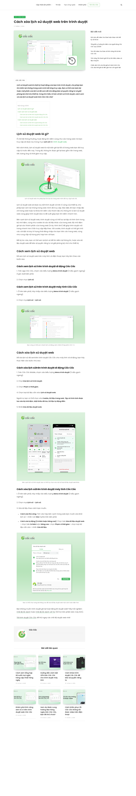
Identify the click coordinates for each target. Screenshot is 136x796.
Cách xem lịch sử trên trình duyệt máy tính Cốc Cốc (34, 117)
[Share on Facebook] (7, 80)
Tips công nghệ (20, 17)
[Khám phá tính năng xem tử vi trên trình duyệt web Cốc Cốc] (25, 696)
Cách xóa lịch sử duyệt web (27, 120)
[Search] (121, 5)
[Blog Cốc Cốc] (23, 5)
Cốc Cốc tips (20, 80)
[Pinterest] (7, 90)
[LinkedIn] (7, 95)
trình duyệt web (60, 142)
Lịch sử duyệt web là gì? (26, 109)
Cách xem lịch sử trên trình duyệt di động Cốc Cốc (33, 114)
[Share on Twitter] (7, 85)
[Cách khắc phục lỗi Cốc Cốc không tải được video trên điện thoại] (74, 696)
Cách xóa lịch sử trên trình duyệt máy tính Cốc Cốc (34, 125)
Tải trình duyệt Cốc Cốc (26, 618)
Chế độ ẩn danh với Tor (45, 612)
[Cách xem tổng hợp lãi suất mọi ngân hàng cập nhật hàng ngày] (25, 662)
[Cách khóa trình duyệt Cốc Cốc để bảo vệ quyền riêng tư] (74, 662)
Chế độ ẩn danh (23, 612)
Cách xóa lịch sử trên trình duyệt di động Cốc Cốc (33, 122)
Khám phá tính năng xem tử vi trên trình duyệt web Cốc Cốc (24, 710)
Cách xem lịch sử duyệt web (27, 112)
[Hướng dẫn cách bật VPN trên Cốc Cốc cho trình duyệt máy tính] (50, 662)
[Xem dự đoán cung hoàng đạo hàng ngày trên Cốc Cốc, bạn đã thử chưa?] (50, 696)
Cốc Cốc (33, 630)
